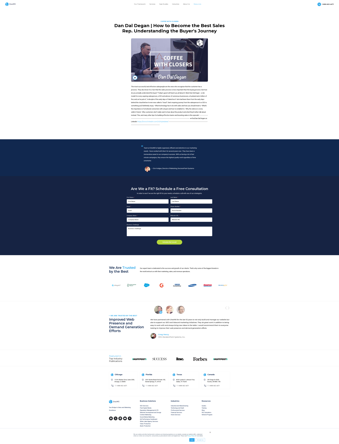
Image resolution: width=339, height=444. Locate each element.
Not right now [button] (200, 440)
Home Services (175, 415)
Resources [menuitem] (197, 4)
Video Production (145, 424)
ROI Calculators (206, 412)
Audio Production (145, 426)
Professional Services (178, 410)
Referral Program (207, 415)
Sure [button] (192, 440)
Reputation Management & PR (149, 410)
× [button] (210, 432)
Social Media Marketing (147, 417)
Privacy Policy (190, 436)
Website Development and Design (150, 412)
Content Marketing (145, 415)
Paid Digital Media (145, 408)
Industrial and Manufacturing (179, 406)
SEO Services (144, 406)
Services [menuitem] (152, 4)
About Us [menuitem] (186, 4)
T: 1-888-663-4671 (121, 386)
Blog (203, 410)
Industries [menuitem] (175, 4)
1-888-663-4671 (328, 4)
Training (204, 408)
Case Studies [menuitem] (163, 4)
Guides (204, 406)
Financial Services (176, 412)
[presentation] (226, 308)
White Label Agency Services (149, 421)
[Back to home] (10, 4)
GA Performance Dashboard (148, 419)
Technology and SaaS (177, 408)
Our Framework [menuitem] (139, 4)
